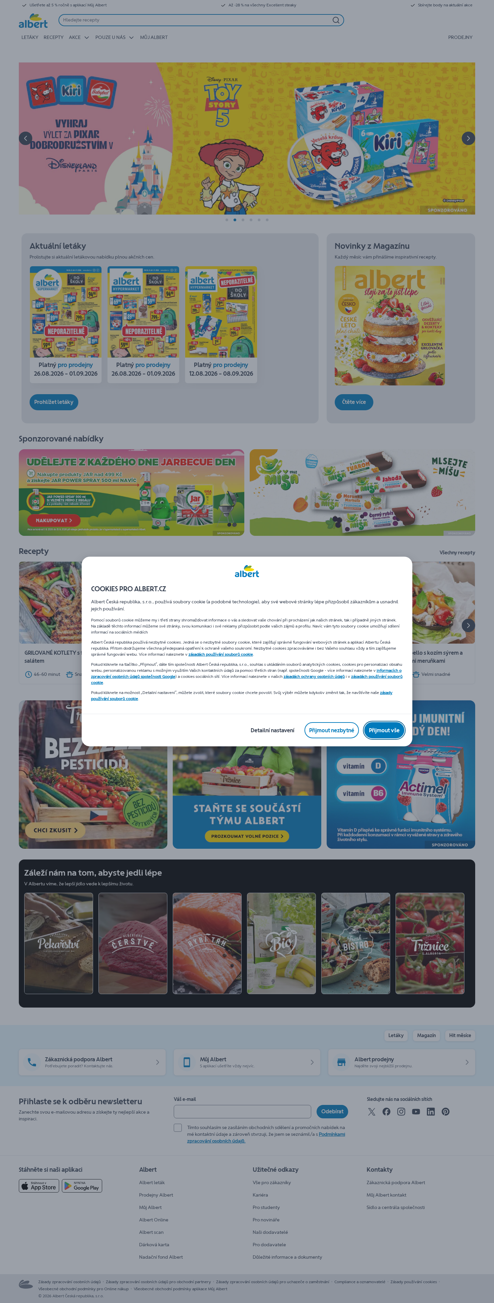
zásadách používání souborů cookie (221, 654)
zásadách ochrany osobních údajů (314, 676)
